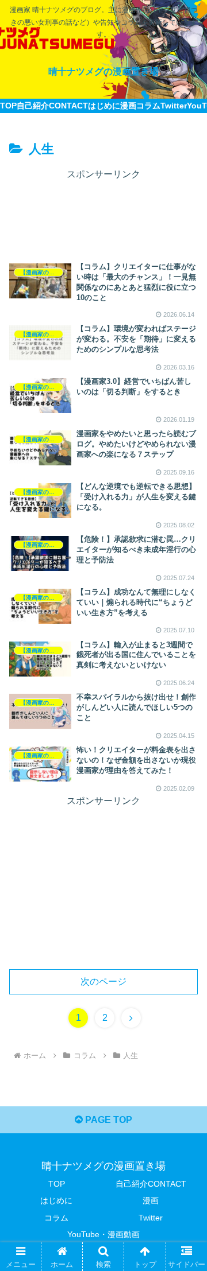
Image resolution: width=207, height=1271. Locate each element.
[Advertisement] (103, 211)
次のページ (103, 981)
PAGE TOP (107, 1120)
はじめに (56, 1200)
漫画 (151, 1200)
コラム (56, 1217)
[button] (185, 1042)
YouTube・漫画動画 (103, 1234)
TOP (56, 1183)
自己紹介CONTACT (151, 1183)
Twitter (151, 1217)
